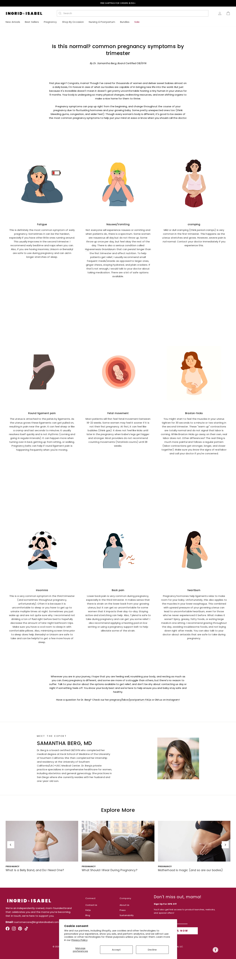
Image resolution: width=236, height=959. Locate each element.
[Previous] (10, 844)
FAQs (88, 910)
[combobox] (134, 13)
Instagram (172, 699)
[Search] (60, 13)
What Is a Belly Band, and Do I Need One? (35, 870)
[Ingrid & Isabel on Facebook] (7, 929)
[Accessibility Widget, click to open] (215, 949)
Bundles (125, 22)
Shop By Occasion (73, 22)
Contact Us (91, 905)
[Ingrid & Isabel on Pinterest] (20, 929)
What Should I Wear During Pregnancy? (109, 870)
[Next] (225, 844)
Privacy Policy (79, 940)
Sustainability (127, 915)
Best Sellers (32, 22)
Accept (116, 949)
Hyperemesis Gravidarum (100, 249)
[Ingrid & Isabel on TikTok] (26, 929)
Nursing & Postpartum (102, 22)
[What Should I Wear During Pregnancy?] (118, 841)
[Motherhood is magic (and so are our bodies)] (194, 841)
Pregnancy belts (21, 445)
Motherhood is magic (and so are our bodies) (190, 870)
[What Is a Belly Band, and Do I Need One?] (42, 841)
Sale (137, 22)
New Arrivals (13, 22)
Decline (152, 949)
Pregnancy (50, 22)
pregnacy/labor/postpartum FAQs (130, 699)
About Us (124, 905)
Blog (87, 915)
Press (123, 910)
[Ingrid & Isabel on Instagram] (14, 929)
